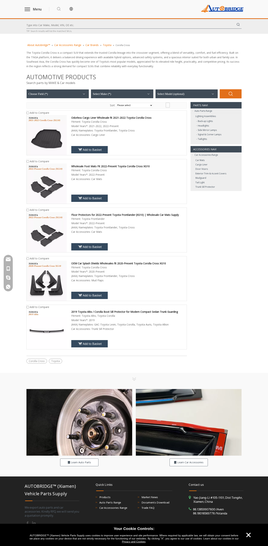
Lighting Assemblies (205, 116)
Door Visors (201, 168)
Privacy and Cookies (133, 541)
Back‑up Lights (205, 121)
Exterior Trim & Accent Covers (210, 173)
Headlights (203, 125)
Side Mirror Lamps (207, 130)
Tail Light (200, 182)
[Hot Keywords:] (238, 25)
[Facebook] (28, 523)
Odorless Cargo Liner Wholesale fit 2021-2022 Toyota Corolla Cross (111, 117)
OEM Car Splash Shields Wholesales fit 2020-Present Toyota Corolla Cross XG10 (118, 263)
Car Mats (200, 160)
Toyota (55, 361)
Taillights (202, 139)
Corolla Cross (37, 361)
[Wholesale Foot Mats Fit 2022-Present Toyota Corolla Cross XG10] (47, 183)
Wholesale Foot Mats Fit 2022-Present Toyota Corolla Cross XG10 (110, 166)
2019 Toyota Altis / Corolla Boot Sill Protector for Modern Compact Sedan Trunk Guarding (124, 311)
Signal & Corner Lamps (209, 134)
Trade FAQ (147, 507)
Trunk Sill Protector (205, 186)
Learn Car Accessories (189, 462)
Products (105, 497)
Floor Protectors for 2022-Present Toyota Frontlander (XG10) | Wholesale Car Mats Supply (125, 215)
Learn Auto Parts (80, 462)
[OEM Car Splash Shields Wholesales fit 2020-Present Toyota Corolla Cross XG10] (47, 280)
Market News (149, 497)
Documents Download (155, 502)
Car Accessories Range (206, 154)
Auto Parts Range (203, 110)
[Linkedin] (34, 523)
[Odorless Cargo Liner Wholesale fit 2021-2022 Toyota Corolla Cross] (47, 135)
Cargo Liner (201, 164)
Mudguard (200, 177)
